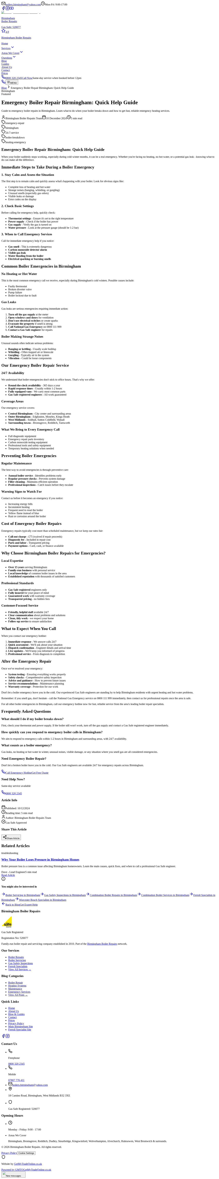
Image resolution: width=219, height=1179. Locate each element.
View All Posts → (18, 994)
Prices (4, 73)
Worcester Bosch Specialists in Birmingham (42, 899)
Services (5, 48)
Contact (5, 70)
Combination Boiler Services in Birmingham (165, 895)
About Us (6, 67)
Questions (6, 57)
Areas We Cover (10, 53)
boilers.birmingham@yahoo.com (23, 4)
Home (4, 43)
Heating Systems (17, 985)
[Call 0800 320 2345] (3, 82)
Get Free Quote (40, 772)
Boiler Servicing (17, 960)
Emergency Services (19, 991)
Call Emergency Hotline (18, 772)
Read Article (8, 875)
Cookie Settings (26, 1153)
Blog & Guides (16, 1014)
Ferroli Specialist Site (19, 1029)
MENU (13, 83)
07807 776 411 (16, 1080)
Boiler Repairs (16, 957)
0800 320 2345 (13, 793)
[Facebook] (3, 9)
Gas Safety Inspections (20, 963)
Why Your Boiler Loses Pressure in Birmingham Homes (40, 859)
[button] (109, 31)
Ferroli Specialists (17, 966)
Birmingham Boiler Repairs (102, 943)
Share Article (13, 838)
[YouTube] (12, 9)
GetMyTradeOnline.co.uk (28, 1163)
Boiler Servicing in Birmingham (22, 895)
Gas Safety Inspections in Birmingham (65, 895)
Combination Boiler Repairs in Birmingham (113, 895)
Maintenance (15, 988)
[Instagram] (7, 9)
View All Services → (19, 969)
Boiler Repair (15, 982)
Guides (5, 64)
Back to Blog (12, 904)
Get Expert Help (29, 904)
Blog (4, 60)
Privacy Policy (16, 1023)
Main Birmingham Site (20, 1026)
